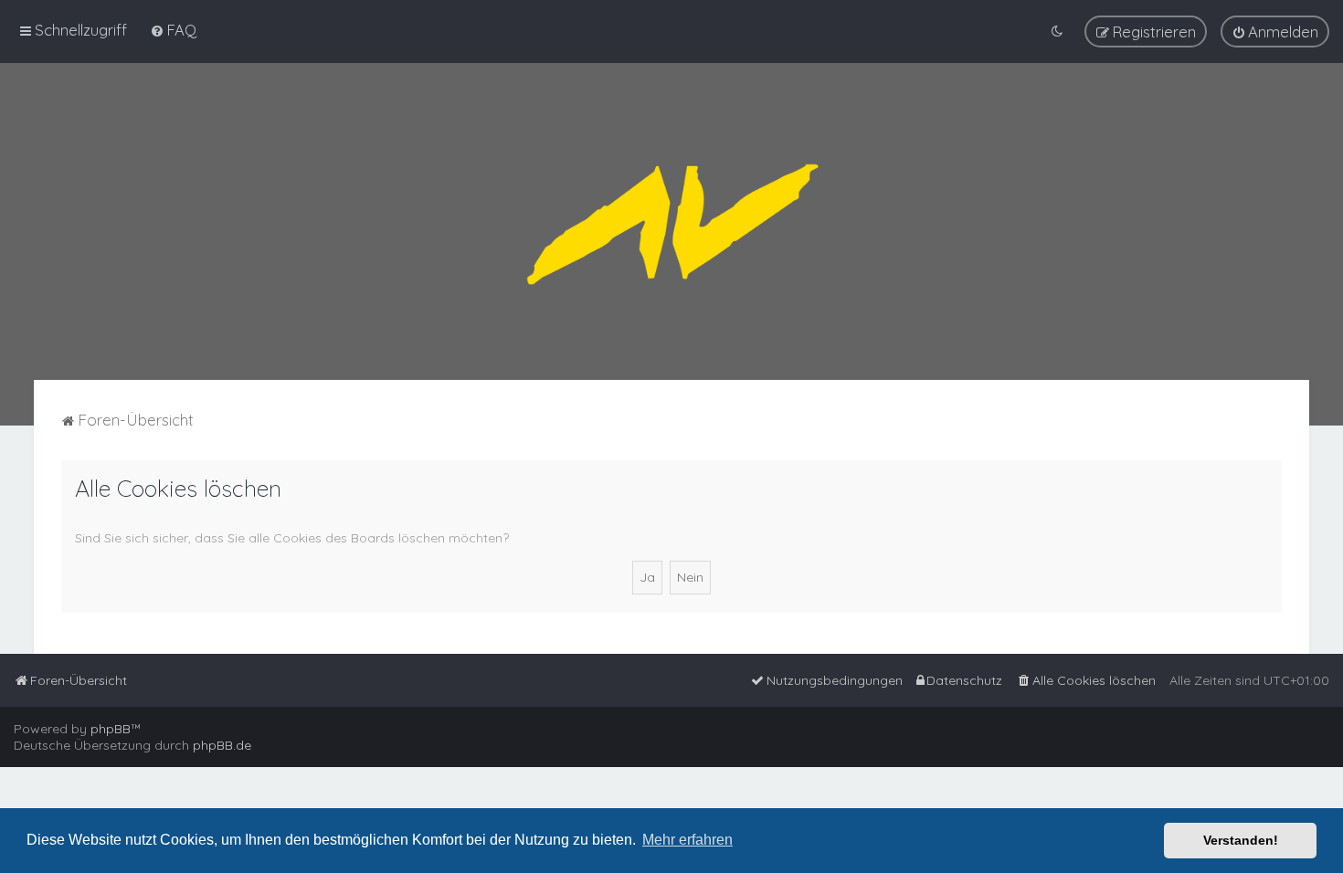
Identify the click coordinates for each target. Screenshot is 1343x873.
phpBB (110, 728)
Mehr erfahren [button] (687, 839)
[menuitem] (173, 30)
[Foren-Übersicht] (671, 221)
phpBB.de (222, 745)
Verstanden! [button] (1240, 840)
